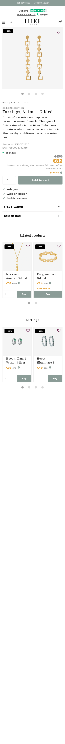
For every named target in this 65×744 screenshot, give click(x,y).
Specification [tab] (13, 206)
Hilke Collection (13, 108)
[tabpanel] (32, 58)
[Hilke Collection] (32, 22)
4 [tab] (42, 93)
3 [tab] (35, 93)
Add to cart (40, 180)
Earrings (27, 103)
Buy (24, 294)
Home (5, 103)
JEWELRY (15, 103)
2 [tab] (29, 93)
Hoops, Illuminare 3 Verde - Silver (46, 362)
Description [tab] (12, 216)
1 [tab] (22, 93)
